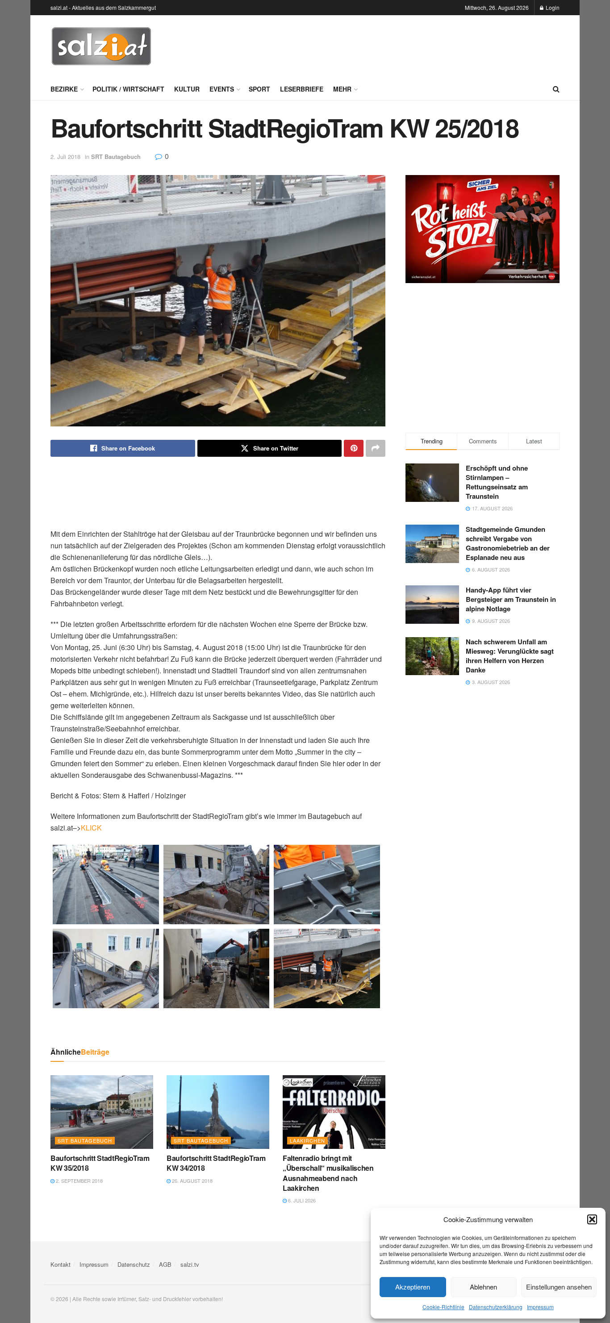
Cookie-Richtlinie (443, 1306)
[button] (592, 1219)
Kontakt (60, 1264)
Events (221, 88)
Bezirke (64, 88)
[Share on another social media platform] (375, 448)
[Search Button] (556, 89)
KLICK (91, 827)
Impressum (540, 1306)
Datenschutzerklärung (495, 1306)
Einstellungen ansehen (559, 1286)
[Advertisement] (397, 45)
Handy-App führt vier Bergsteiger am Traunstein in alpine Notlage (511, 599)
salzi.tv (189, 1264)
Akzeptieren (412, 1286)
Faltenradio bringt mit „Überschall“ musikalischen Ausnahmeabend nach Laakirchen (328, 1173)
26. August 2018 (192, 1180)
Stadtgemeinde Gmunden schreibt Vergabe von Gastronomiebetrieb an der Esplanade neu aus (508, 543)
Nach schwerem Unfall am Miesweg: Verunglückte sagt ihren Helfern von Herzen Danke (510, 656)
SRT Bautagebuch (116, 156)
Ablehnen (483, 1286)
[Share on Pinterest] (353, 448)
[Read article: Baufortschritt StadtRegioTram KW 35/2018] (101, 1111)
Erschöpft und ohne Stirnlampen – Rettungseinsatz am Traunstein (497, 482)
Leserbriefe (301, 88)
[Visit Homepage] (101, 46)
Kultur (187, 88)
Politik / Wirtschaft (128, 88)
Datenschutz (133, 1264)
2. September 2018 (78, 1180)
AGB (165, 1264)
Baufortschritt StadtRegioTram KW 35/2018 (100, 1163)
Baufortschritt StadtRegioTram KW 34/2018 (216, 1163)
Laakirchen (307, 1140)
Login (552, 7)
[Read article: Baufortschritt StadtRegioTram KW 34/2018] (218, 1111)
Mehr (342, 88)
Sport (259, 88)
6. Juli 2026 (301, 1200)
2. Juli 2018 (65, 156)
